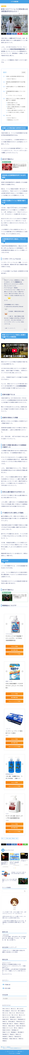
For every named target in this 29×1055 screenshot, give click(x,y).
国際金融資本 (22, 1019)
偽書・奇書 (6, 1019)
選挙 (11, 1036)
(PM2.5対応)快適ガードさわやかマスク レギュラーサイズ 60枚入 (14, 686)
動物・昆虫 (13, 1019)
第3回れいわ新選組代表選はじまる (11, 964)
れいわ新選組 (7, 1010)
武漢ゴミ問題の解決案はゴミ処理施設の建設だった (16, 107)
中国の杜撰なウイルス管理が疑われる (15, 87)
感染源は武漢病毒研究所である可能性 (15, 83)
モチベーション (7, 1015)
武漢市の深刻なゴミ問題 (13, 104)
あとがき (8, 115)
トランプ (6, 1012)
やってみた (20, 1008)
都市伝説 (18, 1036)
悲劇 (17, 1023)
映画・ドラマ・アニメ (8, 1027)
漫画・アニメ (7, 1032)
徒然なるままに (21, 1021)
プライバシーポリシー (11, 1051)
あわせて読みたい (11, 79)
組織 (12, 1034)
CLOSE (23, 72)
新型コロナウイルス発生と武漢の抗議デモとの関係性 (15, 99)
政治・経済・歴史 (21, 1025)
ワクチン (6, 1017)
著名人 (19, 1034)
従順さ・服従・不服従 (8, 1023)
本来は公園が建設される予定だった (16, 110)
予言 (19, 1017)
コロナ (4, 838)
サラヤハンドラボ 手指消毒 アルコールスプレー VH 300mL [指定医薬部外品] (14, 638)
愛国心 (22, 1023)
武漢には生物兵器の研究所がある (15, 76)
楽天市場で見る (14, 650)
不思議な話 (4, 6)
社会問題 (9, 838)
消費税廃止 (15, 1030)
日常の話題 (7, 988)
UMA (14, 1008)
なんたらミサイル (7, 974)
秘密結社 (6, 1034)
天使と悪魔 (12, 1021)
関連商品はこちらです (13, 120)
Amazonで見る (14, 646)
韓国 (5, 1040)
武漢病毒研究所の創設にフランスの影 (15, 92)
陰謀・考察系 (15, 838)
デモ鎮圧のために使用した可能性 (15, 112)
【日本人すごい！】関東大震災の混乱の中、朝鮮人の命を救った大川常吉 (14, 951)
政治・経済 (12, 1025)
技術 (5, 1025)
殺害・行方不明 (7, 1030)
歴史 (21, 1027)
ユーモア (15, 1015)
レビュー (22, 1015)
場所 (5, 1021)
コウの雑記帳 (14, 1)
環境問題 (14, 1032)
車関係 (5, 1036)
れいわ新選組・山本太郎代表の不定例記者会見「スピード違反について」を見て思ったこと (14, 970)
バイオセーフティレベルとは (14, 95)
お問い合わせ (19, 1051)
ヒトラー (13, 1012)
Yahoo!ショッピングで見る (14, 653)
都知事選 (6, 1038)
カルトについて (6, 962)
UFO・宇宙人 (7, 1008)
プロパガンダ (20, 1012)
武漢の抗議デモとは (12, 102)
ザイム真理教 (22, 1010)
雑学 (21, 1038)
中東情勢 (13, 1017)
